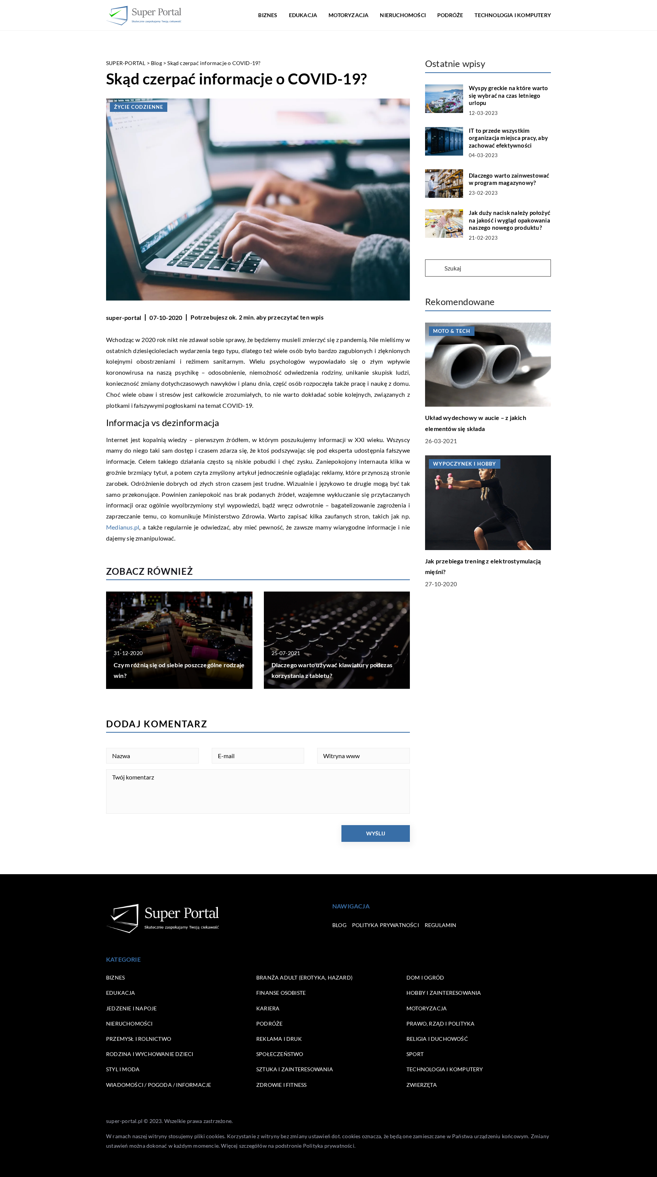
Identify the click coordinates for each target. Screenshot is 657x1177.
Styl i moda (123, 1069)
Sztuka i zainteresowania (294, 1069)
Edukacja (303, 15)
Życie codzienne (138, 107)
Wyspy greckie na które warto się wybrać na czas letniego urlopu (508, 95)
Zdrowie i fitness (281, 1085)
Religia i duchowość (437, 1038)
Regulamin (441, 925)
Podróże (450, 15)
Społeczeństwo (279, 1054)
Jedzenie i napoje (131, 1008)
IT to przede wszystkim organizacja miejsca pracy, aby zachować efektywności (508, 138)
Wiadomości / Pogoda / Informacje (158, 1085)
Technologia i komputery (512, 15)
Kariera (267, 1008)
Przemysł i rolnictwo (138, 1038)
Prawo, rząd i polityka (440, 1023)
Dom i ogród (425, 977)
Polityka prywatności (385, 925)
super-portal (123, 317)
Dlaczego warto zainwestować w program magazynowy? (509, 179)
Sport (415, 1054)
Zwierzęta (421, 1085)
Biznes (267, 15)
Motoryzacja (348, 15)
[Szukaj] (434, 268)
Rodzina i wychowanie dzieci (149, 1054)
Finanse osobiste (281, 992)
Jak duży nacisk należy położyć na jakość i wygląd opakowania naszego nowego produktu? (509, 220)
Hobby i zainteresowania (443, 992)
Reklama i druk (279, 1038)
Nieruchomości (403, 15)
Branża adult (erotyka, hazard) (304, 977)
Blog (339, 925)
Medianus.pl (122, 527)
